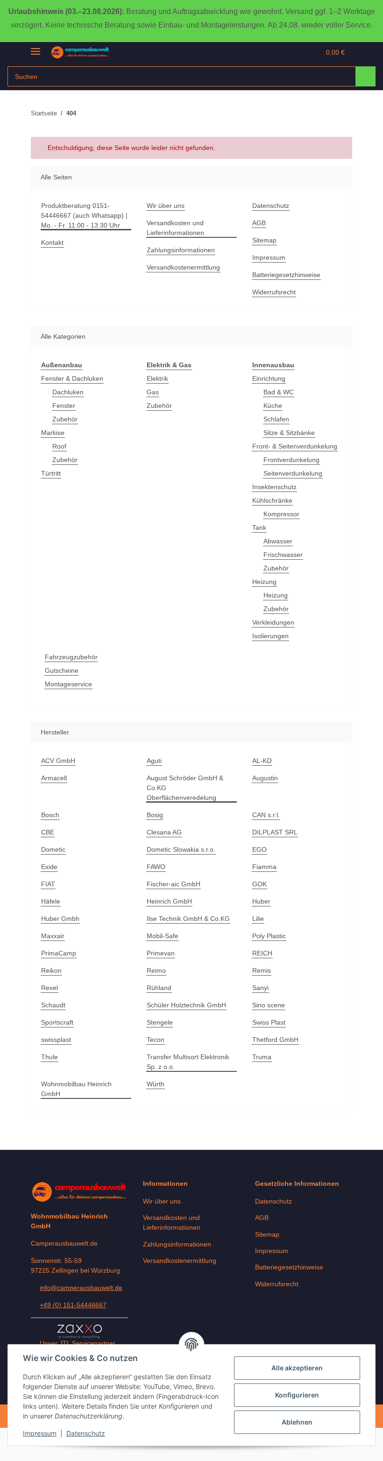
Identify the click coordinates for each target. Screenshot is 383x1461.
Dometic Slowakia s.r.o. (181, 849)
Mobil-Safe (162, 936)
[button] (276, 52)
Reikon (51, 970)
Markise (52, 432)
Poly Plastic (269, 936)
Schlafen (276, 419)
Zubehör (65, 419)
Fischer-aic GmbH (173, 884)
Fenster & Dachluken (72, 378)
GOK (259, 884)
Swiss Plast (268, 1022)
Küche (272, 405)
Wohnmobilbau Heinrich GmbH (76, 1089)
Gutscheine (61, 670)
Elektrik (157, 378)
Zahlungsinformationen (181, 250)
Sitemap (264, 240)
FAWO (156, 866)
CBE (47, 832)
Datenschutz (85, 1433)
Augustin (265, 778)
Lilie (258, 918)
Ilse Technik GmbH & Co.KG (188, 918)
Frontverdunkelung (291, 459)
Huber (261, 901)
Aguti (154, 760)
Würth (155, 1084)
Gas (153, 392)
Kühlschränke (272, 500)
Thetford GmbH (275, 1039)
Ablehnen (297, 1422)
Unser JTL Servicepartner (77, 1343)
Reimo (156, 970)
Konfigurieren (297, 1395)
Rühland (159, 987)
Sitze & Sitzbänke (289, 432)
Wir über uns (165, 205)
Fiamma (264, 866)
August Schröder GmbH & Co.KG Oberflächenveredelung (185, 787)
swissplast (56, 1039)
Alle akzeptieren (297, 1368)
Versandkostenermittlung (183, 267)
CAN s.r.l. (266, 815)
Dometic (53, 849)
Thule (49, 1057)
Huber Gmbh (60, 918)
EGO (259, 849)
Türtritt (51, 473)
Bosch (50, 815)
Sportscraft (57, 1022)
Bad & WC (278, 392)
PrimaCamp (58, 953)
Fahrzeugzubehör (71, 657)
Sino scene (268, 1005)
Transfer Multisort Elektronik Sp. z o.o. (188, 1061)
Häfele (50, 901)
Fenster (63, 405)
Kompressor (281, 514)
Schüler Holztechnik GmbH (186, 1005)
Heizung (264, 581)
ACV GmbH (58, 760)
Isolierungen (270, 636)
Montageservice (68, 684)
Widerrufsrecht (274, 292)
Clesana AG (164, 832)
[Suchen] (365, 76)
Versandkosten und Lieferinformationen (175, 227)
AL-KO (262, 760)
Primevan (161, 953)
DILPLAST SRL (275, 832)
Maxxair (52, 936)
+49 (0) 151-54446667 (73, 1305)
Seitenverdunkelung (292, 473)
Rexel (49, 987)
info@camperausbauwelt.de (81, 1287)
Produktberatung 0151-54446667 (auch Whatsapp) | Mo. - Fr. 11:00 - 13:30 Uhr (84, 215)
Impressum (40, 1433)
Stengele (160, 1022)
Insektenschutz (274, 487)
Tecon (155, 1039)
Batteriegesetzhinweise (286, 274)
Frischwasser (283, 554)
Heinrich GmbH (169, 901)
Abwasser (277, 541)
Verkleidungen (273, 622)
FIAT (48, 884)
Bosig (155, 815)
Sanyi (260, 987)
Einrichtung (268, 378)
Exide (49, 866)
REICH (262, 953)
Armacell (54, 778)
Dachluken (68, 392)
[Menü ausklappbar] (35, 48)
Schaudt (53, 1005)
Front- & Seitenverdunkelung (294, 446)
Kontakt (52, 242)
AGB (259, 223)
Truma (261, 1057)
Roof (59, 446)
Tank (259, 527)
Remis (261, 970)
